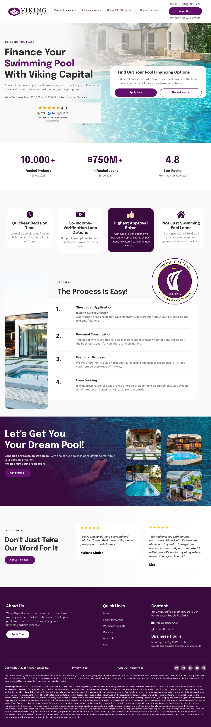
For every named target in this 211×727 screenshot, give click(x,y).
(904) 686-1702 (191, 4)
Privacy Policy (80, 667)
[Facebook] (190, 668)
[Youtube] (197, 668)
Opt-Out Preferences (130, 667)
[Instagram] (183, 668)
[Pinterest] (203, 668)
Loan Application (91, 10)
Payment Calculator (65, 10)
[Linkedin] (176, 668)
